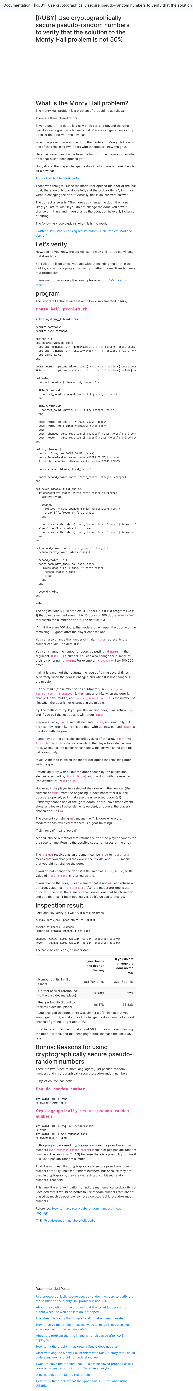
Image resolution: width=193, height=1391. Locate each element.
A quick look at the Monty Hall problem (64, 1375)
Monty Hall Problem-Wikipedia (57, 178)
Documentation (17, 5)
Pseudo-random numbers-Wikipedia (69, 1220)
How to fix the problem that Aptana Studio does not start (77, 1346)
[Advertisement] (156, 334)
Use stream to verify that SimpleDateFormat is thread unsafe (79, 1318)
